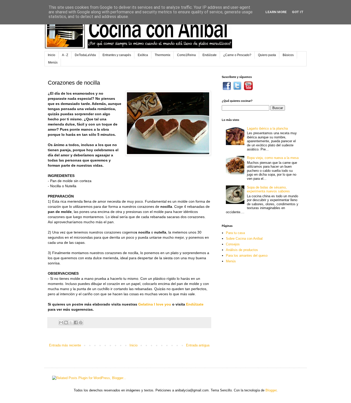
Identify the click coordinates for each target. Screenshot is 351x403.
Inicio (51, 55)
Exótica (143, 55)
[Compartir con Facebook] (75, 322)
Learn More (276, 12)
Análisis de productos (242, 250)
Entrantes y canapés (117, 55)
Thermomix (162, 55)
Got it (297, 12)
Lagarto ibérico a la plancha (267, 128)
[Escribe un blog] (66, 322)
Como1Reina (186, 55)
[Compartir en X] (70, 322)
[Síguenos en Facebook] (227, 89)
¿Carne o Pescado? (237, 55)
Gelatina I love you (154, 304)
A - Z (65, 55)
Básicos (288, 55)
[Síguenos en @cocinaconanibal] (237, 89)
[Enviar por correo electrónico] (61, 322)
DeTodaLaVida (85, 55)
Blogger (270, 390)
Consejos (233, 244)
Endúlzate (209, 55)
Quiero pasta (267, 55)
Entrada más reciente (65, 345)
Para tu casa (235, 233)
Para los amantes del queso (246, 255)
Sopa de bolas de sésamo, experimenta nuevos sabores (268, 189)
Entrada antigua (197, 345)
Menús (53, 62)
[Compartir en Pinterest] (80, 322)
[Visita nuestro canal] (248, 89)
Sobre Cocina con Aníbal (244, 238)
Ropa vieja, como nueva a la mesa (273, 158)
